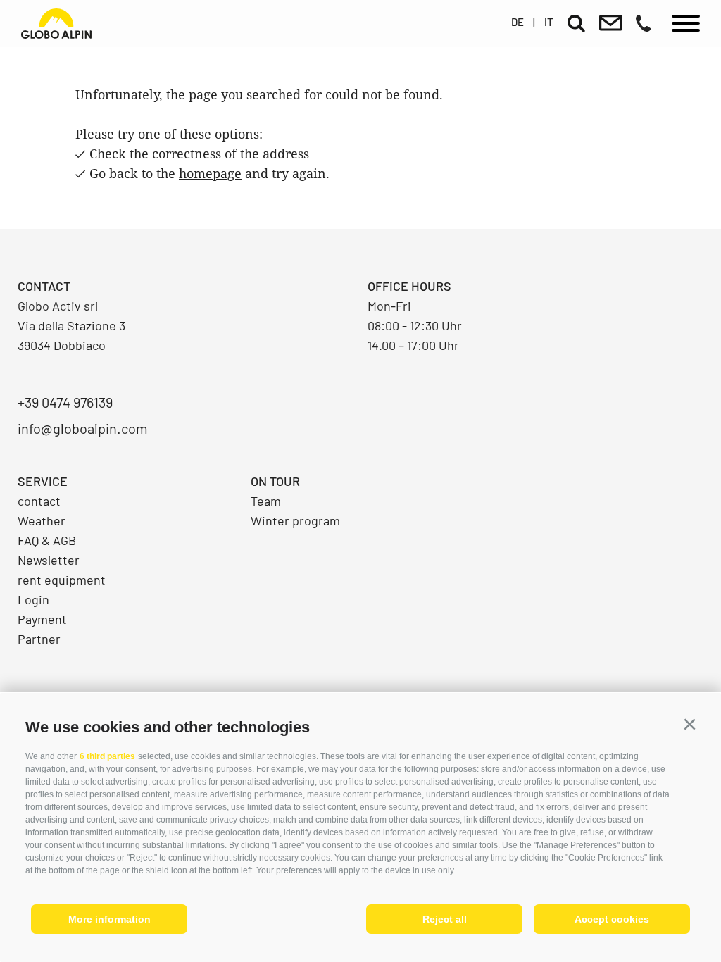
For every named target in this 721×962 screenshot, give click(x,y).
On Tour (275, 481)
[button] (689, 724)
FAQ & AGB (47, 540)
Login (33, 599)
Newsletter (49, 560)
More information (109, 919)
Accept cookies (612, 919)
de (517, 21)
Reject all (444, 919)
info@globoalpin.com (83, 428)
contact (39, 500)
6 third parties (107, 756)
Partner (39, 638)
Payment (42, 619)
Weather (41, 520)
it (548, 21)
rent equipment (62, 579)
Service (43, 481)
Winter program (295, 520)
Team (266, 500)
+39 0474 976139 (65, 402)
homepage (210, 173)
